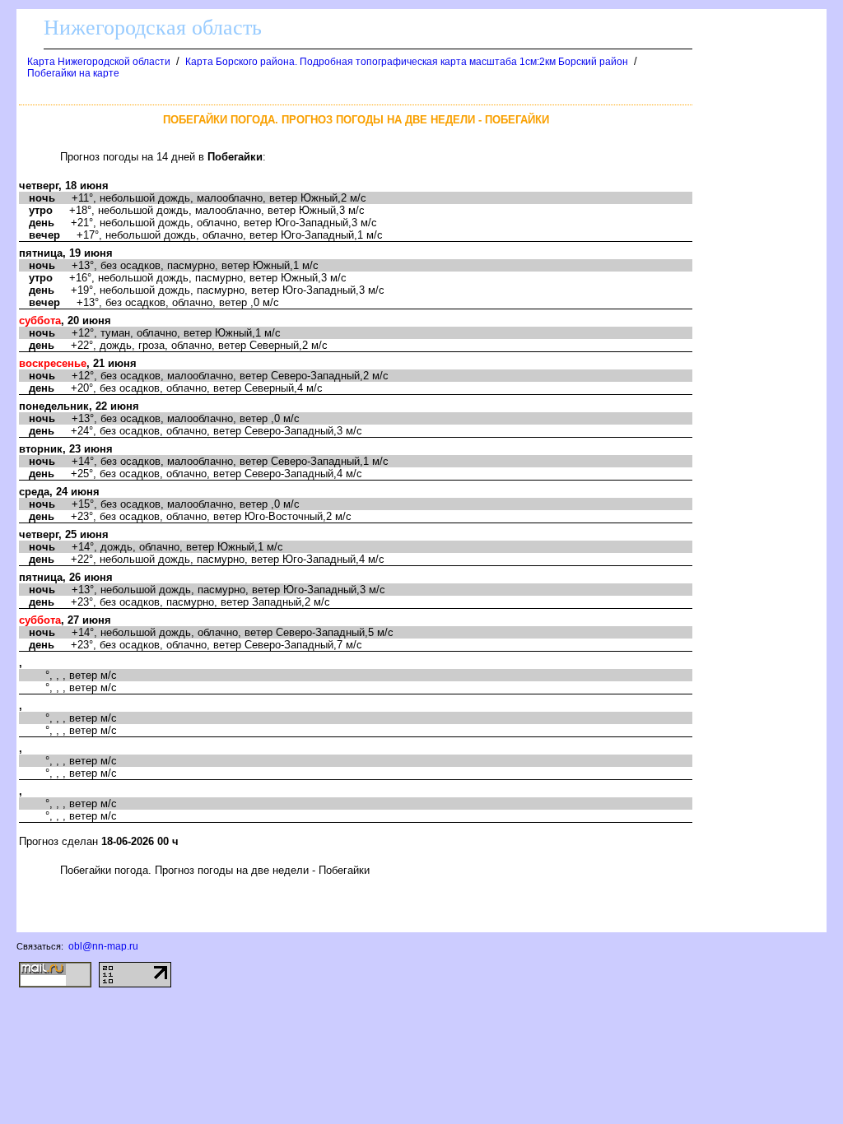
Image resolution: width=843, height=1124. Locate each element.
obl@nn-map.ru (103, 946)
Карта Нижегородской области (98, 61)
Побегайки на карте (73, 73)
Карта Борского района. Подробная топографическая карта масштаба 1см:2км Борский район (406, 61)
